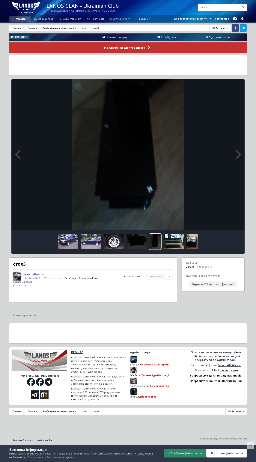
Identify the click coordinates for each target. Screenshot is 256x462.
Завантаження (71, 18)
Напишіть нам (229, 370)
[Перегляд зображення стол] (192, 241)
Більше (143, 18)
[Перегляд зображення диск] (91, 241)
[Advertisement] (128, 65)
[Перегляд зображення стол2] (174, 241)
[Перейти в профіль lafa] (133, 370)
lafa (132, 375)
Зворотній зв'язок (23, 440)
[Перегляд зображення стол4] (137, 241)
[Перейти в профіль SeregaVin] (133, 359)
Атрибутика (45, 18)
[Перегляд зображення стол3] (155, 241)
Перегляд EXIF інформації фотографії (213, 284)
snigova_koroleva (139, 386)
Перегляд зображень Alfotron (81, 278)
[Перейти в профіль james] (133, 391)
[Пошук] (243, 7)
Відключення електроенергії (124, 47)
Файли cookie (44, 440)
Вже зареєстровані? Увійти (192, 18)
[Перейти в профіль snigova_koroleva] (133, 381)
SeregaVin (136, 364)
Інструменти (229, 222)
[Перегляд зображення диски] (114, 241)
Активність (120, 18)
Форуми (20, 18)
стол (190, 266)
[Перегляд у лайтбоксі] (128, 154)
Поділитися (133, 276)
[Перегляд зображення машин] (68, 241)
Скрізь (231, 7)
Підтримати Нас (201, 37)
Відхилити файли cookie (226, 453)
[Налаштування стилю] (235, 19)
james (133, 396)
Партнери (97, 18)
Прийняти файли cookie (186, 453)
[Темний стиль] (243, 19)
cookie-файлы (35, 453)
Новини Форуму (98, 37)
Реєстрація (222, 18)
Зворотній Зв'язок (229, 365)
